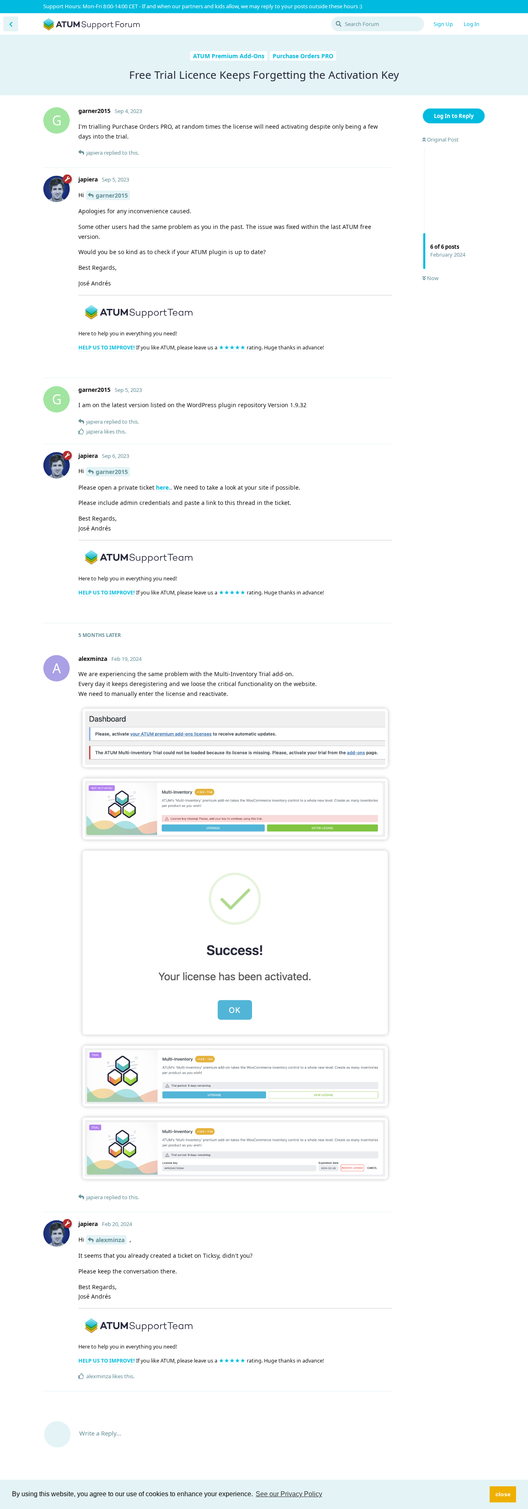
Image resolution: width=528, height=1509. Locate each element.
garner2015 (112, 195)
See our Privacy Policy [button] (289, 1493)
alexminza (110, 1240)
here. (163, 487)
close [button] (503, 1494)
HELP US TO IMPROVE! (107, 347)
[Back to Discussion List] (10, 24)
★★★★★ (233, 347)
